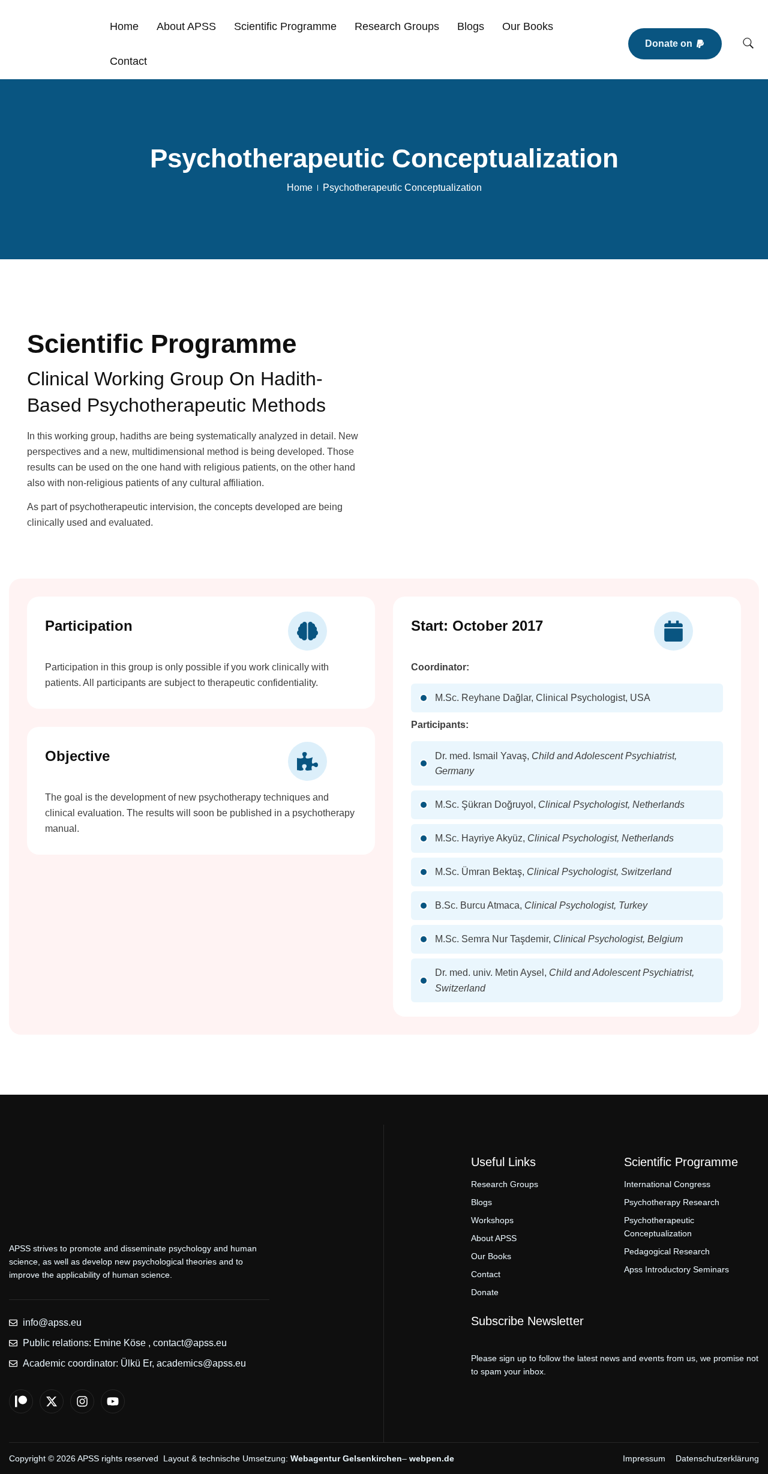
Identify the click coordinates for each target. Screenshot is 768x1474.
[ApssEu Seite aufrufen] (52, 1401)
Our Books (527, 26)
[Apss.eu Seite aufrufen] (82, 1401)
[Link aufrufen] (52, 44)
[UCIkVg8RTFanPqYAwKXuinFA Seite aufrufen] (113, 1401)
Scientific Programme (285, 26)
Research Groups (397, 26)
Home (124, 26)
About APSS (186, 26)
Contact (128, 61)
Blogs (470, 26)
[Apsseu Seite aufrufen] (21, 1401)
